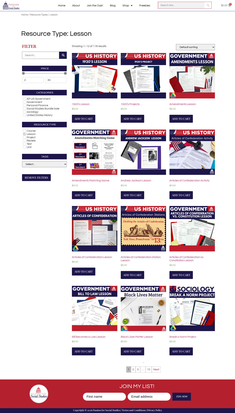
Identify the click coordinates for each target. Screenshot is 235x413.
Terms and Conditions (134, 410)
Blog (113, 5)
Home (61, 5)
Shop (125, 5)
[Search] (208, 5)
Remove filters (36, 177)
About (76, 5)
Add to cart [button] (83, 118)
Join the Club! (95, 5)
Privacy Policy (154, 410)
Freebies (144, 5)
